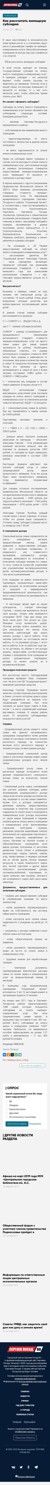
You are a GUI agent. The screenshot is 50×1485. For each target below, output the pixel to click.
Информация (10, 15)
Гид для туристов (25, 1405)
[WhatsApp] (16, 1054)
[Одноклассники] (8, 1054)
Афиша (25, 1401)
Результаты (35, 1123)
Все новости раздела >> (32, 1066)
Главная (25, 1391)
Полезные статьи (25, 1414)
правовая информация (25, 1379)
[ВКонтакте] (4, 1054)
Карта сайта (29, 1422)
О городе (25, 1410)
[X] (12, 1054)
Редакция (17, 1422)
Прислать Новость (25, 1437)
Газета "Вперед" (11, 1049)
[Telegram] (20, 1054)
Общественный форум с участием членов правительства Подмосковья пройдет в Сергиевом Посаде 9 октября (24, 1230)
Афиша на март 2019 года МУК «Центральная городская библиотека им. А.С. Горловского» (23, 1181)
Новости (25, 1396)
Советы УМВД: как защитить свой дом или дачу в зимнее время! (25, 1325)
